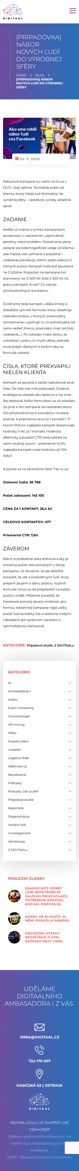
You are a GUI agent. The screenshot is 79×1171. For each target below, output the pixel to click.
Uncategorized (19, 833)
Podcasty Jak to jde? (23, 791)
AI (9, 683)
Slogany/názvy (19, 816)
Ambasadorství (19, 691)
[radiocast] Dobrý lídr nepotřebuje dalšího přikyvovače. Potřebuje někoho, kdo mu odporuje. (46, 896)
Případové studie (40, 645)
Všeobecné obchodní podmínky (46, 1157)
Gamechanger (19, 716)
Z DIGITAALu (64, 645)
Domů (21, 75)
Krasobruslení (18, 741)
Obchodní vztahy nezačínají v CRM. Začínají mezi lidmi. (44, 937)
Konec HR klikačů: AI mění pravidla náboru (47, 919)
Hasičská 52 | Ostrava (39, 1085)
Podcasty (15, 783)
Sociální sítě (17, 825)
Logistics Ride (18, 758)
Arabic (13, 699)
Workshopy (16, 841)
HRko (12, 733)
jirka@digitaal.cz (39, 1037)
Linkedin (14, 750)
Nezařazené (17, 775)
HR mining (16, 725)
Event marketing (21, 708)
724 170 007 (40, 1061)
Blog (40, 75)
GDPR (12, 1157)
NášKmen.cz (17, 766)
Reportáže (16, 808)
